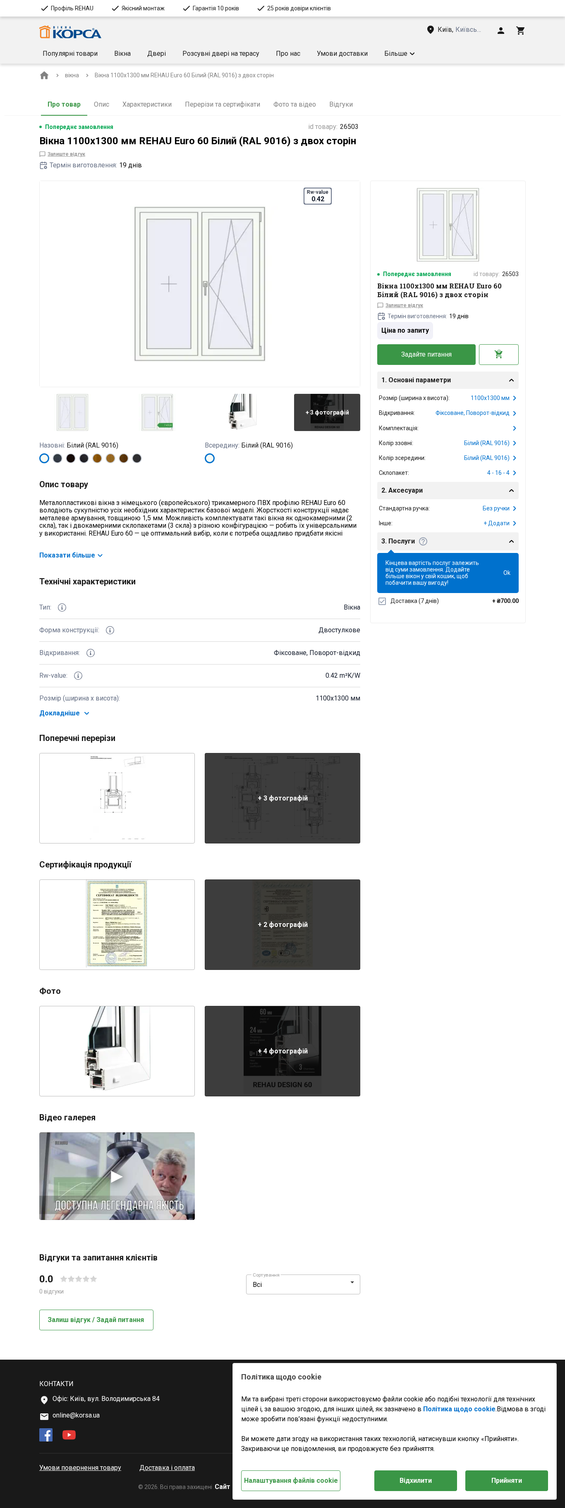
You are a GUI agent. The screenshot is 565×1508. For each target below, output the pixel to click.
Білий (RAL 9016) (487, 443)
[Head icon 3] (521, 31)
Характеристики (147, 104)
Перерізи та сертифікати (222, 104)
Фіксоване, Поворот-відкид (473, 413)
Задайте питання (426, 354)
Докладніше (59, 713)
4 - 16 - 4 (498, 472)
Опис (101, 104)
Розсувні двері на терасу (220, 53)
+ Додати (497, 523)
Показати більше (67, 555)
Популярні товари (70, 53)
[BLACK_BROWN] (71, 458)
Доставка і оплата (167, 1468)
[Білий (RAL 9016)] (44, 458)
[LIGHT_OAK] (110, 458)
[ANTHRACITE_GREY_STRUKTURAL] (57, 458)
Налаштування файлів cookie (291, 1480)
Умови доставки (342, 53)
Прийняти (506, 1480)
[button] (400, 53)
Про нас (288, 53)
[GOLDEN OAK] (97, 458)
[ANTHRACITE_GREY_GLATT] (137, 458)
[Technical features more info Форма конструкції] (110, 630)
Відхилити (416, 1480)
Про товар (64, 104)
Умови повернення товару (80, 1468)
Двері (156, 53)
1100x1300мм (490, 398)
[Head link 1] (70, 32)
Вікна (122, 53)
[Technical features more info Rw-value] (78, 676)
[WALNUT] (124, 458)
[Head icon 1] (501, 31)
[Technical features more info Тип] (62, 607)
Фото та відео (294, 104)
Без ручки (496, 508)
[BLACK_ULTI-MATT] (84, 458)
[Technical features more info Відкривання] (90, 653)
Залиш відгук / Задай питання (96, 1320)
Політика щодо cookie (459, 1409)
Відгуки (341, 104)
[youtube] (69, 1435)
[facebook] (46, 1435)
